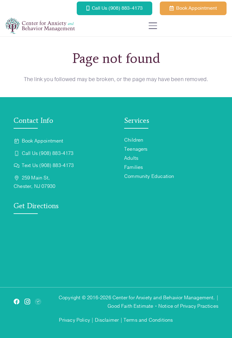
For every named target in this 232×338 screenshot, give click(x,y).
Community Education (149, 176)
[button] (187, 25)
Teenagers (136, 149)
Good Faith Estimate (130, 306)
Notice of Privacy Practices (188, 306)
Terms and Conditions (148, 320)
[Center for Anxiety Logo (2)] (40, 26)
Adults (131, 158)
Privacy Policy (74, 320)
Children (133, 140)
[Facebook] (17, 302)
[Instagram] (27, 302)
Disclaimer (107, 320)
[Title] (38, 302)
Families (133, 167)
